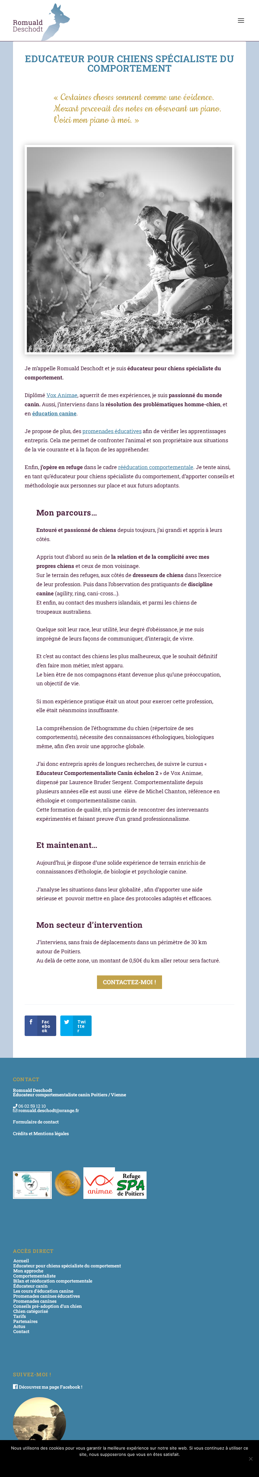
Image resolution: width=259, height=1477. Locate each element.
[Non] (250, 1459)
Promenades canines (35, 1301)
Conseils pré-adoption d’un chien (47, 1306)
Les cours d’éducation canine (43, 1291)
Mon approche (28, 1271)
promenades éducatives (112, 431)
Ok (120, 1465)
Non (138, 1465)
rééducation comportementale (155, 467)
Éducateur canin (30, 1286)
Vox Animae (61, 395)
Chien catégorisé (30, 1311)
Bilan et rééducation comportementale (52, 1281)
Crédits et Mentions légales (41, 1133)
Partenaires (25, 1321)
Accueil (21, 1261)
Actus (19, 1326)
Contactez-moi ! (129, 982)
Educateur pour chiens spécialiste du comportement (67, 1266)
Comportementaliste (34, 1276)
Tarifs (19, 1316)
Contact (21, 1331)
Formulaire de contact (36, 1122)
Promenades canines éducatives (46, 1296)
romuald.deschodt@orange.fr (48, 1110)
